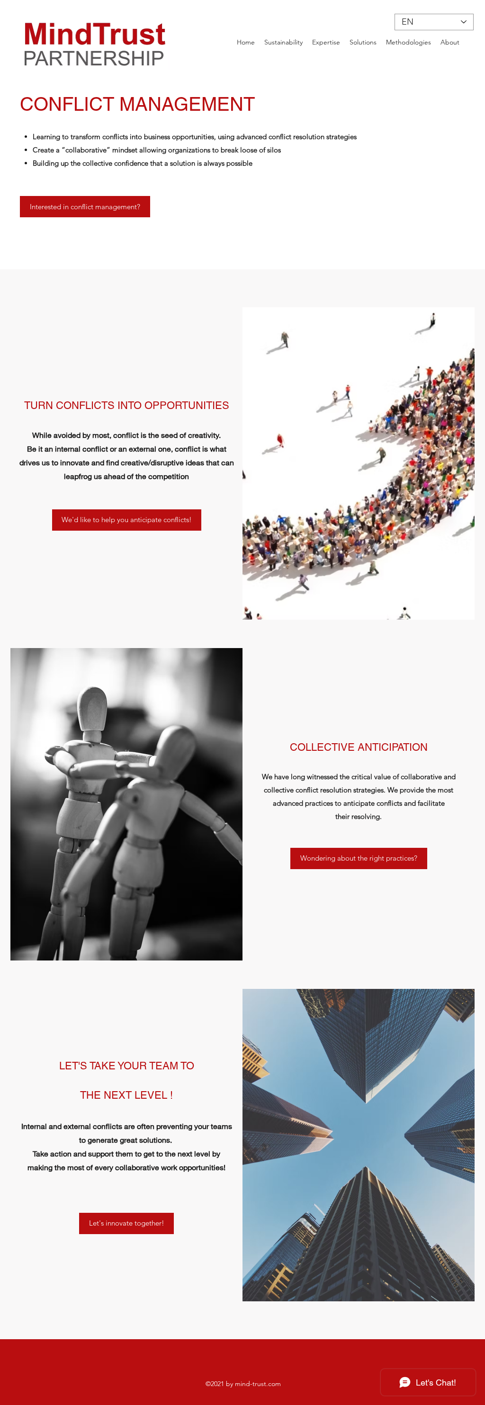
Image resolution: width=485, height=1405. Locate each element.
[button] (358, 858)
